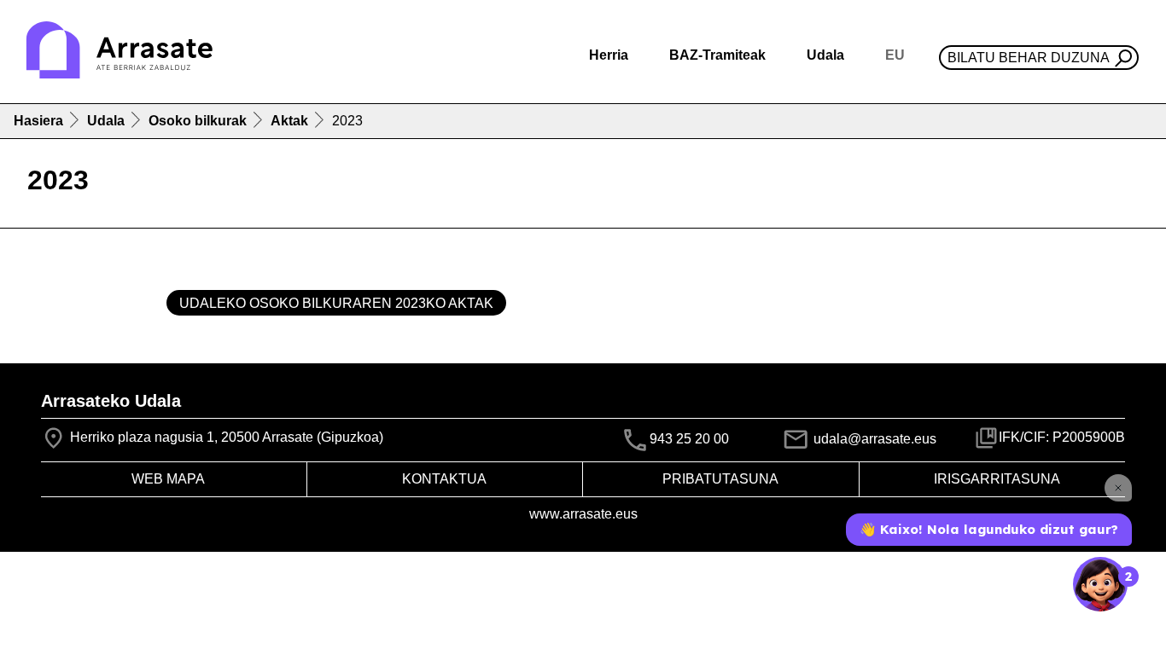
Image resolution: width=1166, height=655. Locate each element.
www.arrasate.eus (583, 514)
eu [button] (895, 55)
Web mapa (168, 479)
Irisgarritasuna (997, 479)
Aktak (289, 120)
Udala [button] (825, 55)
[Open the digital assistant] (1100, 584)
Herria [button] (608, 55)
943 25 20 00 (689, 439)
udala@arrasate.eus (873, 439)
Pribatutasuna (720, 479)
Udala (106, 120)
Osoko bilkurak (198, 120)
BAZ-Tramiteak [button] (717, 55)
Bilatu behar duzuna (1028, 57)
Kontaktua (444, 479)
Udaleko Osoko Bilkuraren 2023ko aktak (336, 303)
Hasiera (38, 120)
